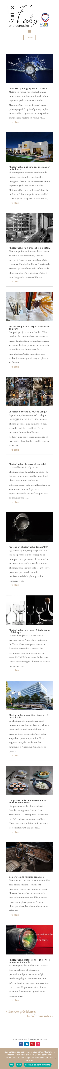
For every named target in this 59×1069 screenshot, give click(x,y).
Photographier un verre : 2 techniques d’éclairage (29, 631)
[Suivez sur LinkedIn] (26, 1044)
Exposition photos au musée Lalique (28, 411)
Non (19, 1065)
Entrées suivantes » (40, 1016)
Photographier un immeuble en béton (29, 247)
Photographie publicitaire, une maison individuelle (29, 168)
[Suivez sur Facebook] (21, 1044)
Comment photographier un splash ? (29, 88)
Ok (11, 1065)
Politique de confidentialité (37, 1065)
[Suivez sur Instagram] (38, 1044)
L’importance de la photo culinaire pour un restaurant (27, 801)
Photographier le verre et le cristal (27, 464)
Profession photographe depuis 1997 (28, 547)
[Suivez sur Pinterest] (32, 1044)
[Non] (55, 1058)
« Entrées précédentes (21, 1011)
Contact (29, 37)
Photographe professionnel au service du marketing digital (29, 960)
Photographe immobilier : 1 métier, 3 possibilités (28, 716)
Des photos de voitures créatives (26, 877)
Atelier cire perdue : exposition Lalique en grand (29, 327)
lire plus (14, 122)
